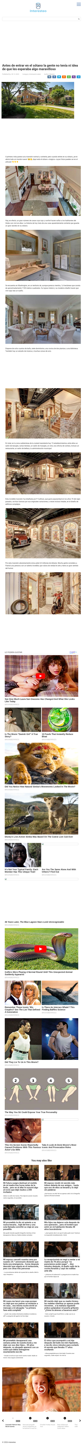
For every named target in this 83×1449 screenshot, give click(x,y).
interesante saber (35, 74)
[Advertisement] (41, 42)
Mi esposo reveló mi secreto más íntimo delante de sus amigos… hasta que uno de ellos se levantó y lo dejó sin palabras (61, 1186)
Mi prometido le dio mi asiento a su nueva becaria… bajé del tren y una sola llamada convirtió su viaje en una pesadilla (20, 1225)
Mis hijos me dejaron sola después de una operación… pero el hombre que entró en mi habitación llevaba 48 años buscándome (61, 1225)
